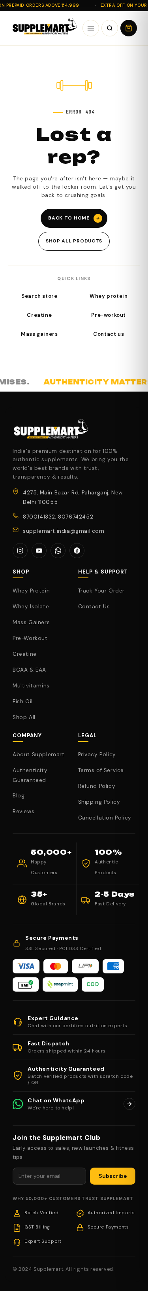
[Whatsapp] (58, 550)
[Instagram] (20, 550)
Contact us (108, 334)
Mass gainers (39, 334)
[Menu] (90, 28)
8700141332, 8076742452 (58, 516)
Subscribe (113, 1176)
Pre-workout (108, 315)
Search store (39, 296)
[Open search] (109, 28)
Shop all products (74, 241)
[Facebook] (76, 550)
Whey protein (108, 296)
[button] (128, 28)
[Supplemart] (43, 28)
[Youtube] (39, 550)
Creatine (39, 315)
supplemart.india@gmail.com (64, 531)
